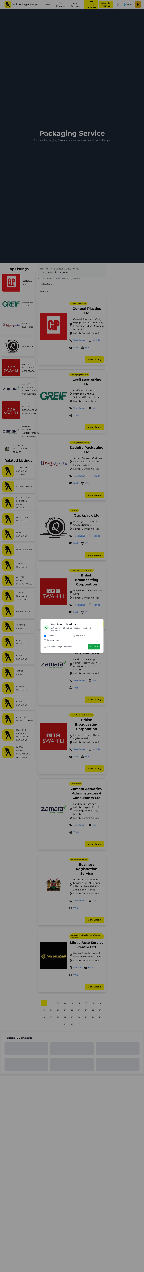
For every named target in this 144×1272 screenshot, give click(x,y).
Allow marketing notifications (59, 647)
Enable (94, 646)
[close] (97, 625)
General (50, 635)
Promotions (53, 640)
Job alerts (80, 635)
